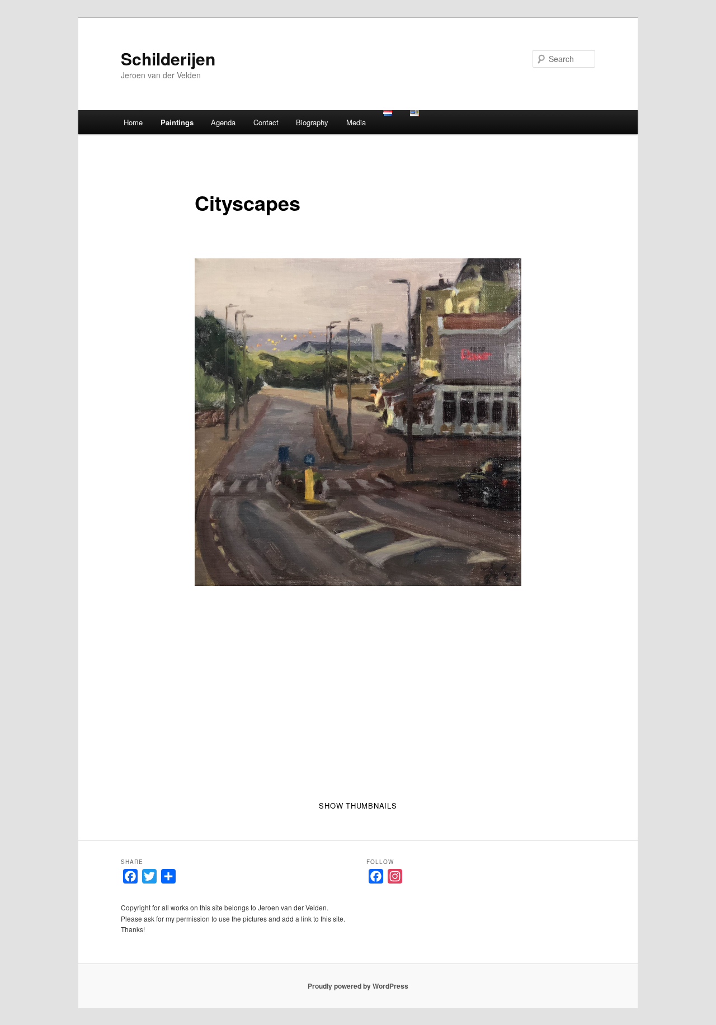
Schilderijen (168, 58)
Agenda (223, 122)
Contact (266, 122)
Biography (312, 122)
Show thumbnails (358, 805)
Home (133, 122)
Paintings (177, 122)
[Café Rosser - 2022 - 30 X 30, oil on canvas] (358, 422)
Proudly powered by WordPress (358, 986)
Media (356, 122)
